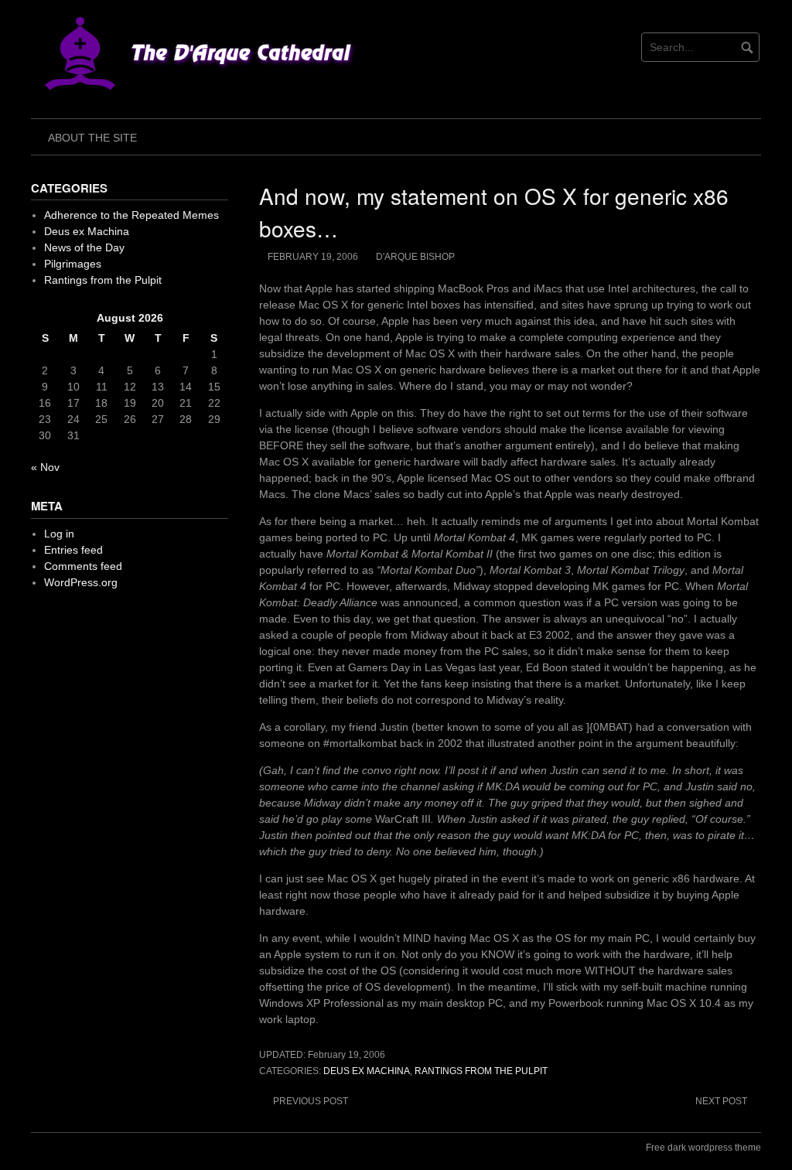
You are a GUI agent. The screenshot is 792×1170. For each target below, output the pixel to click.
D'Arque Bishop (415, 256)
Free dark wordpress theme (703, 1147)
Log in (59, 533)
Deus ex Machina (366, 1071)
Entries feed (73, 550)
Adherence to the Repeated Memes (131, 215)
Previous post (310, 1101)
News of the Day (84, 247)
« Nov (45, 467)
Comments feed (83, 566)
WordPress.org (81, 582)
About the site (92, 137)
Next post (721, 1101)
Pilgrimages (72, 264)
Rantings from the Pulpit (481, 1071)
